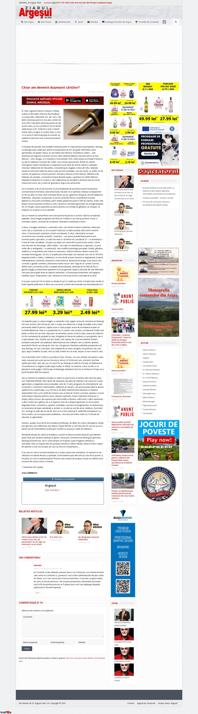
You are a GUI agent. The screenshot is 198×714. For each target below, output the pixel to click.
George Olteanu (149, 389)
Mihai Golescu (148, 397)
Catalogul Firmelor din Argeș (118, 21)
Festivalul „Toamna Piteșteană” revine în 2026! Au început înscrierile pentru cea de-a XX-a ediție (121, 340)
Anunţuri (94, 21)
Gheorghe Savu (149, 393)
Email (102, 92)
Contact (48, 2)
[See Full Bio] (59, 490)
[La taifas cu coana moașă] (124, 669)
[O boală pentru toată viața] (124, 634)
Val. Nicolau (147, 413)
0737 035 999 (62, 2)
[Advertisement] (99, 44)
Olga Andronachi (150, 405)
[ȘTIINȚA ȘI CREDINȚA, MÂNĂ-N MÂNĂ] (124, 614)
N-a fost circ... (119, 215)
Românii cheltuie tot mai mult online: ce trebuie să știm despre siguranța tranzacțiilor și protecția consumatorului (159, 191)
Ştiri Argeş (29, 21)
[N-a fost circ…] (124, 207)
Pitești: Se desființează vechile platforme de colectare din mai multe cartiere (123, 495)
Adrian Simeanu (149, 354)
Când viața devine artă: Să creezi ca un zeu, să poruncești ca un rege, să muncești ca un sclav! (34, 541)
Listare (92, 92)
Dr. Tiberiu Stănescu (151, 373)
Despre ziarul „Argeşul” (168, 703)
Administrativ (64, 21)
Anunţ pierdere (119, 283)
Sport (80, 21)
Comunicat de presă (121, 396)
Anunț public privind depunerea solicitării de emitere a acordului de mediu (123, 426)
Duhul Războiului (121, 250)
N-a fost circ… (56, 537)
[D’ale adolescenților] (124, 653)
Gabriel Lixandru (150, 385)
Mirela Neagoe (149, 401)
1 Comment (57, 92)
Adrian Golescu (149, 350)
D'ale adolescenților (122, 661)
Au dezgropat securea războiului (88, 538)
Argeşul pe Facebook (146, 703)
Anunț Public (117, 309)
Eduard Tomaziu (149, 381)
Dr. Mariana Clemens (151, 369)
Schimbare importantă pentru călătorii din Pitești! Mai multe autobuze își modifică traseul (122, 460)
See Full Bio (51, 490)
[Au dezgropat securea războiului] (124, 223)
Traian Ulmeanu (149, 409)
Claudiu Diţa (148, 362)
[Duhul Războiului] (124, 242)
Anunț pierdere (119, 370)
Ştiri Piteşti (46, 21)
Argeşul (33, 92)
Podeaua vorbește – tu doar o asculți (158, 198)
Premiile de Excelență (149, 21)
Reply (38, 593)
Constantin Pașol (150, 366)
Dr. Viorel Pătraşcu (150, 377)
